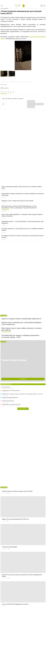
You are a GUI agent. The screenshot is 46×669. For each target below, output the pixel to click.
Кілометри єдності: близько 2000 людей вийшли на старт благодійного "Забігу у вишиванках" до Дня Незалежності (19, 207)
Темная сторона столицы (13, 360)
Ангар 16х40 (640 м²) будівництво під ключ (15, 604)
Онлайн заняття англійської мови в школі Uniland (17, 491)
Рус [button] (41, 5)
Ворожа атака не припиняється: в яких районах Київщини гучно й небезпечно (21, 323)
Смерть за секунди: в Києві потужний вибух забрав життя (21, 319)
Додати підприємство (23, 408)
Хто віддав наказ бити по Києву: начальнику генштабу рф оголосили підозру (22, 236)
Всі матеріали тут (23, 378)
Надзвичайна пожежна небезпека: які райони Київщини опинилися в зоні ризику (22, 194)
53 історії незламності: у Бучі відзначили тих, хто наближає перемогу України (22, 229)
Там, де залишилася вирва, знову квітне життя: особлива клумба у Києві (21, 187)
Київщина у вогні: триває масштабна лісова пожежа (17, 201)
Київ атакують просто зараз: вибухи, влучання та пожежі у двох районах (21, 329)
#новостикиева (3, 84)
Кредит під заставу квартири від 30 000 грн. (15, 519)
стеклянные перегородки (9, 547)
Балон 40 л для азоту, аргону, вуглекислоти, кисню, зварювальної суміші (22, 575)
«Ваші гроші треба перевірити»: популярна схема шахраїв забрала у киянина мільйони (22, 215)
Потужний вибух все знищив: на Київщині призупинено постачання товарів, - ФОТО (20, 336)
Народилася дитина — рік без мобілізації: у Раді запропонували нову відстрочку (22, 222)
